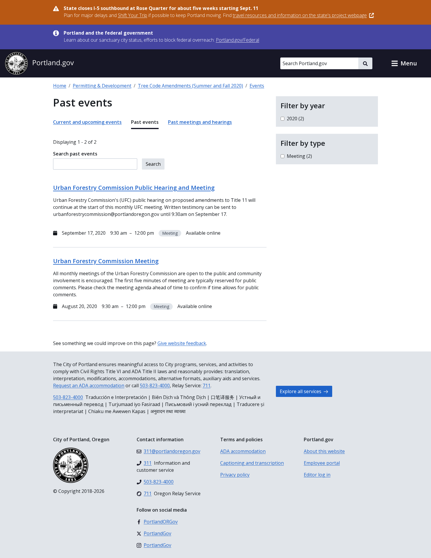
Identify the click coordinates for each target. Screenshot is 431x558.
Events (257, 85)
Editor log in (317, 474)
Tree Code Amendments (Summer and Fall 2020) (190, 85)
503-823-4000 (155, 385)
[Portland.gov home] (39, 63)
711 (207, 385)
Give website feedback (181, 343)
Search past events (75, 154)
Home (59, 85)
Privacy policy (235, 474)
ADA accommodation (243, 451)
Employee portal (322, 463)
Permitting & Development (102, 85)
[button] (404, 63)
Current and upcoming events (87, 122)
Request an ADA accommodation (88, 385)
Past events (145, 122)
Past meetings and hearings (200, 122)
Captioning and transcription (252, 463)
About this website (324, 451)
